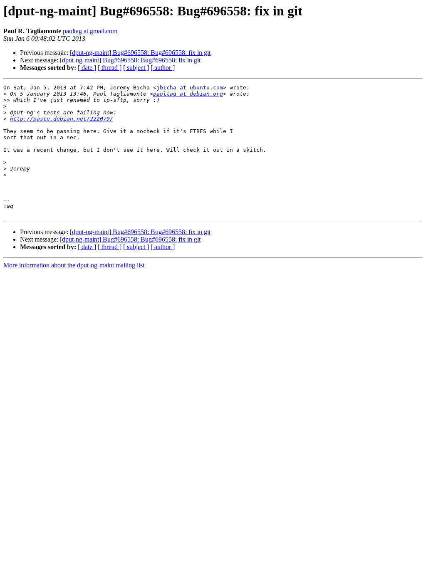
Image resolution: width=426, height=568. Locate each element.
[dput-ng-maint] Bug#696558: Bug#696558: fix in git (140, 52)
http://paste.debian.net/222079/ (61, 119)
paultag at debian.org (188, 94)
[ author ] (163, 67)
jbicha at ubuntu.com (189, 87)
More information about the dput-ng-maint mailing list (73, 265)
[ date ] (87, 67)
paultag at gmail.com (90, 31)
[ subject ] (136, 67)
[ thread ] (109, 67)
